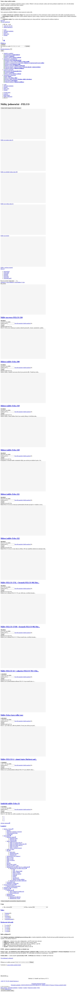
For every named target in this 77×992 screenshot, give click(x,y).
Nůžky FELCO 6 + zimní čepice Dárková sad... (19, 759)
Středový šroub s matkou (18, 879)
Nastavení (3, 7)
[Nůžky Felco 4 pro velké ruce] (23, 712)
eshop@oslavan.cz (14, 981)
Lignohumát (9, 834)
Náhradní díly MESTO (15, 897)
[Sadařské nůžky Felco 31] (23, 800)
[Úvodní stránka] (5, 22)
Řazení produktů (5, 281)
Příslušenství (10, 894)
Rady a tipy (6, 34)
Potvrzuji (3, 20)
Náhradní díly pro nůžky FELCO (18, 868)
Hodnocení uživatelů (7, 922)
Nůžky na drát (10, 859)
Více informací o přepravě (7, 958)
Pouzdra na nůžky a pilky (13, 865)
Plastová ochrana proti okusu (13, 886)
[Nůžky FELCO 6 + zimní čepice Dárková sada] (23, 756)
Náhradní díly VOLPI (15, 898)
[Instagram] (4, 40)
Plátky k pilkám (16, 872)
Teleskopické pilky (14, 853)
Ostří (14, 869)
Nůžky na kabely (11, 860)
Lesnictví (3, 826)
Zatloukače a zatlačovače (12, 883)
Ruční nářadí (7, 835)
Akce (6, 914)
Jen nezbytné (10, 7)
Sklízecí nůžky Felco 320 (10, 450)
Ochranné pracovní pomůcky (10, 887)
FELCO (3, 269)
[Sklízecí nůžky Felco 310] (23, 402)
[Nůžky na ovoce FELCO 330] (23, 314)
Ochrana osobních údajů (60, 985)
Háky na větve (10, 857)
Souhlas (20, 987)
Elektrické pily (13, 840)
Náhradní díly (10, 895)
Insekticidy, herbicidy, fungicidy (14, 831)
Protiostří (15, 875)
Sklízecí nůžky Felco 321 (10, 494)
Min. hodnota (7, 907)
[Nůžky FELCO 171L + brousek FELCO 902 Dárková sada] (23, 579)
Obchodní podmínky (8, 31)
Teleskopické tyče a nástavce (13, 856)
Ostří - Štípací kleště (17, 871)
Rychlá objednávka (5, 49)
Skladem (7, 913)
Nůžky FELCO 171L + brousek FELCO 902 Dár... (20, 583)
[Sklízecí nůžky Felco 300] (23, 358)
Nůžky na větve (10, 849)
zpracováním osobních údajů (14, 965)
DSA (38, 987)
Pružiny (14, 876)
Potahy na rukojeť (17, 874)
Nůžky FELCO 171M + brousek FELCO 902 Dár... (20, 627)
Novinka (7, 916)
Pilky (8, 850)
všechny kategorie (5, 823)
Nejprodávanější (9, 919)
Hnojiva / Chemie (8, 829)
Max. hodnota (29, 907)
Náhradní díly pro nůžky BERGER (18, 880)
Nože (8, 861)
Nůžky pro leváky (14, 846)
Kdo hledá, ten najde (5, 46)
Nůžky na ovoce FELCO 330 (12, 317)
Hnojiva (8, 830)
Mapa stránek (4, 987)
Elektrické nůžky (14, 838)
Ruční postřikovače (14, 893)
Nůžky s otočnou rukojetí (16, 848)
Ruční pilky (12, 852)
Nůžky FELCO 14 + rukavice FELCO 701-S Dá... (20, 671)
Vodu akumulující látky (12, 833)
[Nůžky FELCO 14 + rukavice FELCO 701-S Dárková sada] (23, 667)
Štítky (2, 910)
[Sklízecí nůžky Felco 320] (23, 446)
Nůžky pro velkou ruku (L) (16, 845)
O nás (5, 29)
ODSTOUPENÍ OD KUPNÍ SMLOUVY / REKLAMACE (35, 985)
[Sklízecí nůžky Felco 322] (23, 535)
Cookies (25, 987)
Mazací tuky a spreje (11, 864)
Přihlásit (31, 962)
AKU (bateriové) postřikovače (17, 891)
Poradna (6, 32)
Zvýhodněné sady (11, 882)
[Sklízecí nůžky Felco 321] (23, 491)
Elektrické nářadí (11, 837)
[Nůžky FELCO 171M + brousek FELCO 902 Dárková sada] (23, 623)
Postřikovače (7, 888)
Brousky (9, 863)
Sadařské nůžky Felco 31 (10, 803)
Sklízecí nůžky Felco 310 (10, 406)
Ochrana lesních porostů (9, 884)
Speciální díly (16, 878)
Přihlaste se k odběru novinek (8, 962)
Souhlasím (17, 7)
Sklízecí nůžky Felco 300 (10, 362)
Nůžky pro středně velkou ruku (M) (18, 844)
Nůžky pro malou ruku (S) (16, 842)
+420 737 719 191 (5, 981)
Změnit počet (4, 323)
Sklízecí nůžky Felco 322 (10, 538)
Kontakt (5, 35)
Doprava (52, 985)
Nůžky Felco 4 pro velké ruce (12, 715)
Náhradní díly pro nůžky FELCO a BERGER (18, 867)
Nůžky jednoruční (11, 841)
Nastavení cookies (32, 987)
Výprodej (7, 917)
